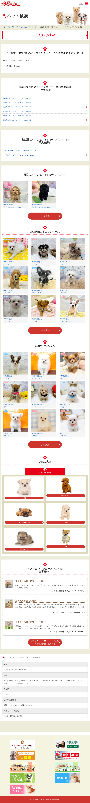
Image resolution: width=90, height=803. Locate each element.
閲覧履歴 (81, 4)
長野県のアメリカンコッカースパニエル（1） (17, 107)
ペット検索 (10, 27)
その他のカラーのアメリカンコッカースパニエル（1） (20, 155)
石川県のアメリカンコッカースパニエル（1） (17, 102)
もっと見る (45, 216)
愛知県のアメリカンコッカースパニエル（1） (17, 120)
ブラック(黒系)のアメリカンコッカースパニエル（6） (20, 150)
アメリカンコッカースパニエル (26, 27)
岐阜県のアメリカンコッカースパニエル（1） (17, 111)
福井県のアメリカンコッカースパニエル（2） (17, 98)
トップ (3, 27)
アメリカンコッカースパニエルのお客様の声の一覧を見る (45, 642)
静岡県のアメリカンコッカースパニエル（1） (17, 115)
